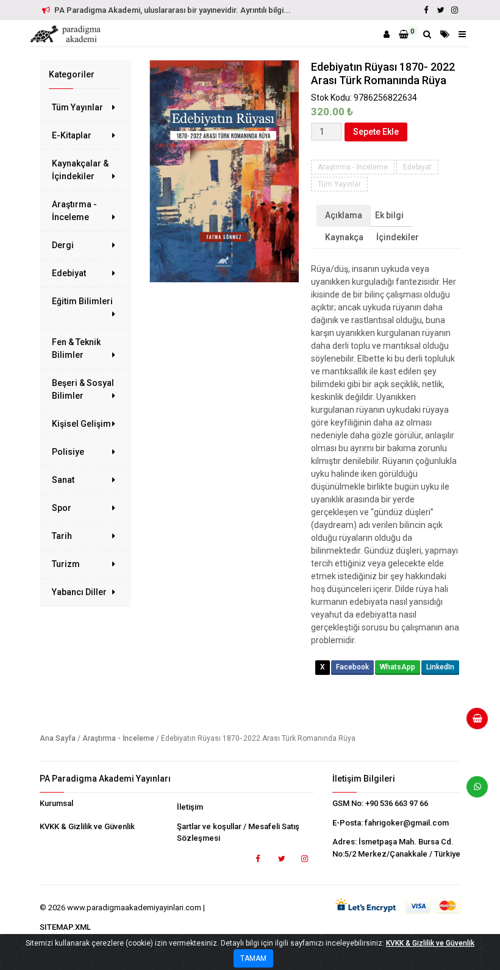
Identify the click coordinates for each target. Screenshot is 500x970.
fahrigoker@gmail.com (407, 822)
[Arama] (427, 34)
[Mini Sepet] (472, 723)
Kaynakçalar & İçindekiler (80, 170)
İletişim (190, 806)
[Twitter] (440, 10)
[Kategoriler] (445, 34)
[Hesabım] (386, 34)
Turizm (66, 564)
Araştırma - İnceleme (74, 210)
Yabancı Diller (79, 592)
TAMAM (253, 958)
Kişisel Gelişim (81, 424)
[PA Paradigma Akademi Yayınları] (67, 34)
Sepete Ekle (376, 132)
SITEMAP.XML (65, 927)
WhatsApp (397, 667)
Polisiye (68, 452)
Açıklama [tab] (343, 215)
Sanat (63, 480)
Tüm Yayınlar (77, 107)
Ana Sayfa (58, 738)
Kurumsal (56, 803)
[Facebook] (426, 10)
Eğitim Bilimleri (82, 301)
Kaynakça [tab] (344, 237)
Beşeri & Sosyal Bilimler (83, 389)
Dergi (63, 245)
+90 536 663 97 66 (396, 803)
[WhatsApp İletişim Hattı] (472, 791)
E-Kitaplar (71, 135)
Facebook (352, 667)
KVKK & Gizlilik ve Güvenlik (87, 826)
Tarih (62, 536)
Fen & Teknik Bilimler (76, 348)
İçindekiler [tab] (397, 237)
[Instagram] (454, 10)
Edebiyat (69, 273)
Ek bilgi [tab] (389, 215)
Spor (61, 508)
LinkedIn (440, 667)
